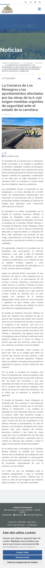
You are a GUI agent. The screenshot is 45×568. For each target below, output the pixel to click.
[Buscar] (40, 2)
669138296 (18, 515)
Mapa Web (21, 522)
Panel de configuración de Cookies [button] (22, 562)
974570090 (8, 515)
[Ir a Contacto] (31, 2)
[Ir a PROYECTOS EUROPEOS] (26, 2)
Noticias (39, 63)
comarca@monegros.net (34, 515)
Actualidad (27, 63)
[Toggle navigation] (39, 10)
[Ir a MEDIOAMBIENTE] (35, 2)
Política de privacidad (16, 525)
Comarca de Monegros (11, 63)
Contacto (12, 522)
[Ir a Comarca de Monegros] (7, 9)
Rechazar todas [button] (22, 557)
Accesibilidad (31, 525)
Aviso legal (31, 522)
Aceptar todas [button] (22, 552)
